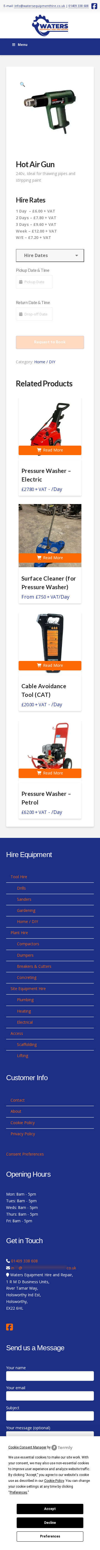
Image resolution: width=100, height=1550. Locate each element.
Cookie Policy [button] (54, 1481)
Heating (24, 1011)
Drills (21, 888)
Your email (15, 1387)
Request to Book (50, 341)
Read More (52, 450)
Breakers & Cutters (34, 966)
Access (17, 1033)
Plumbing (25, 999)
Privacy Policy (23, 1133)
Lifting (22, 1055)
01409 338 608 (79, 6)
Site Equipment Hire (28, 988)
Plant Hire (19, 932)
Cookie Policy (23, 1122)
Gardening (26, 910)
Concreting (26, 977)
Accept (50, 1509)
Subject (12, 1407)
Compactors (28, 943)
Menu (23, 44)
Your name (16, 1367)
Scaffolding (27, 1044)
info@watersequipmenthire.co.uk (39, 6)
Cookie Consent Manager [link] (27, 1447)
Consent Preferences (25, 1154)
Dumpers (25, 955)
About (16, 1111)
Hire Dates (35, 255)
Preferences (50, 1536)
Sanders (24, 899)
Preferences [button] (18, 1492)
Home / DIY (44, 361)
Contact (18, 1100)
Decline (50, 1523)
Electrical (25, 1022)
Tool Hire (19, 876)
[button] (22, 84)
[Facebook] (11, 1327)
